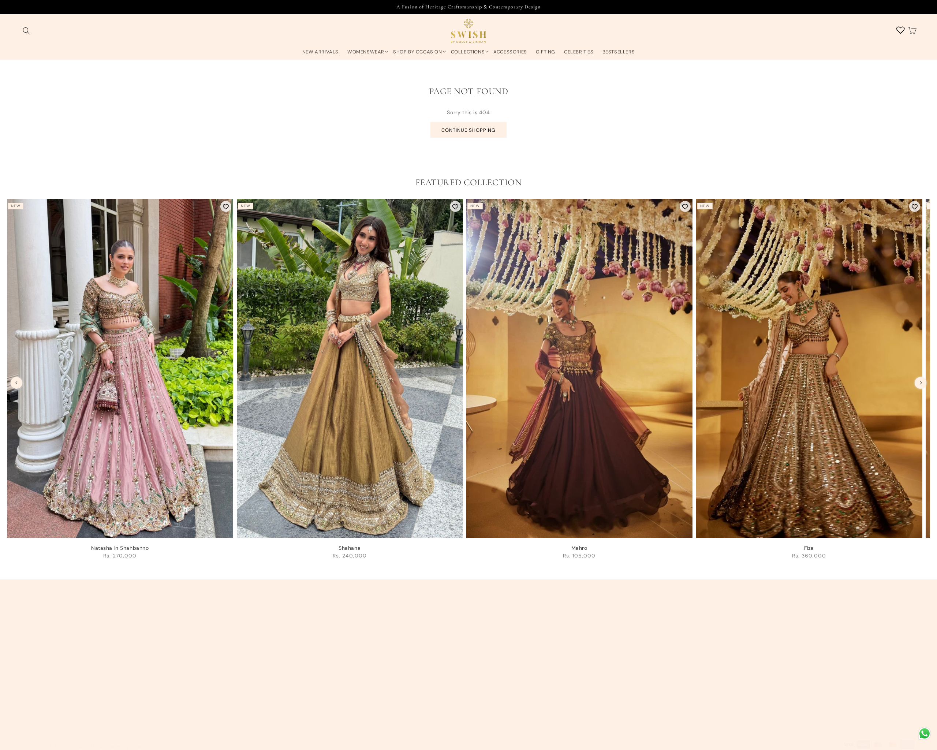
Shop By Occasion (417, 52)
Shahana (350, 548)
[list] (468, 382)
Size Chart (333, 691)
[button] (26, 31)
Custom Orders (41, 691)
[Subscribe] (907, 657)
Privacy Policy (338, 666)
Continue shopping (468, 130)
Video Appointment (46, 666)
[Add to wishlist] (225, 206)
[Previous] (16, 383)
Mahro (579, 548)
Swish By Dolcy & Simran (66, 746)
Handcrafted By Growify (121, 746)
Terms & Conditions (345, 627)
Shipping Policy (339, 640)
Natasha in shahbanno (120, 548)
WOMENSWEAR (365, 52)
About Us (33, 627)
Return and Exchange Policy (356, 653)
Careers (32, 704)
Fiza (809, 548)
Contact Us (36, 640)
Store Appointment (46, 653)
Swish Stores (38, 678)
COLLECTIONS (468, 52)
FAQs (326, 704)
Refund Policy (337, 678)
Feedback (34, 717)
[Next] (920, 383)
